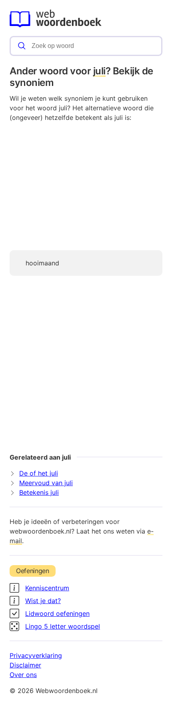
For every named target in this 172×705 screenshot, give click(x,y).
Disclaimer (25, 665)
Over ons (23, 675)
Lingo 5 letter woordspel (62, 626)
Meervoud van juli (46, 483)
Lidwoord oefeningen (57, 613)
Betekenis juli (39, 492)
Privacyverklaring (36, 655)
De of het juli (38, 473)
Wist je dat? (43, 601)
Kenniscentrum (47, 588)
